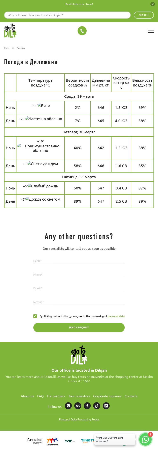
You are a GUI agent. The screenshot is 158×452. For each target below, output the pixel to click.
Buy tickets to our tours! (79, 4)
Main (6, 48)
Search (144, 15)
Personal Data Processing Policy (79, 419)
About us (27, 396)
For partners (56, 396)
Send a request (79, 327)
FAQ (40, 396)
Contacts (131, 396)
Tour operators (79, 396)
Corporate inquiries (107, 396)
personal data (116, 316)
